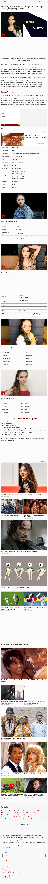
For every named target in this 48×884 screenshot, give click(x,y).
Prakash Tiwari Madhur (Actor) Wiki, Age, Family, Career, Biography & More (21, 810)
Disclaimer (5, 869)
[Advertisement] (24, 48)
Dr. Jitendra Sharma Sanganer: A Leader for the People (15, 814)
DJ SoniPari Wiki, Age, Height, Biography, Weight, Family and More (18, 812)
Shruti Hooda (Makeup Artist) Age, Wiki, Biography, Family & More (18, 816)
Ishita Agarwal (25, 403)
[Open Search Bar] (39, 1)
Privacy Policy (6, 875)
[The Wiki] (3, 1)
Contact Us (5, 867)
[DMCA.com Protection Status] (6, 847)
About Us (4, 861)
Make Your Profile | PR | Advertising (11, 873)
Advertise (5, 863)
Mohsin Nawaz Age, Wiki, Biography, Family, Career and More (17, 818)
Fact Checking (6, 871)
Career (4, 865)
